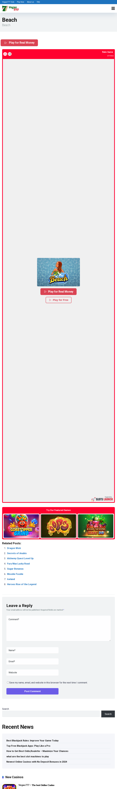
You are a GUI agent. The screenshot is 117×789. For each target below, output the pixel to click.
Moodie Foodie (15, 574)
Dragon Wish (14, 548)
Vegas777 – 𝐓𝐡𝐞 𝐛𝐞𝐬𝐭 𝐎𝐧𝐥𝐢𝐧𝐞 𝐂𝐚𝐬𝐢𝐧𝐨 (36, 785)
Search (5, 709)
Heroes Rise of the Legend (21, 584)
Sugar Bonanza (15, 568)
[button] (58, 272)
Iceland (11, 579)
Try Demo (21, 526)
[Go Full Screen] (10, 54)
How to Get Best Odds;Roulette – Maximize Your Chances (37, 751)
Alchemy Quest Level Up (20, 558)
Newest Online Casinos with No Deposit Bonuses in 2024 (36, 761)
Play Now (20, 2)
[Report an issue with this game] (5, 54)
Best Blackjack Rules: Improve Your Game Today (32, 740)
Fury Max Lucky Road (18, 563)
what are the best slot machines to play (27, 756)
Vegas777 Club (8, 2)
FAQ (38, 2)
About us (30, 2)
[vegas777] (10, 8)
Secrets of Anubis (17, 553)
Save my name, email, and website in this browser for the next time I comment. (48, 682)
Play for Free (60, 300)
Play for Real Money (21, 42)
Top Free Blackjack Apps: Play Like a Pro (28, 746)
